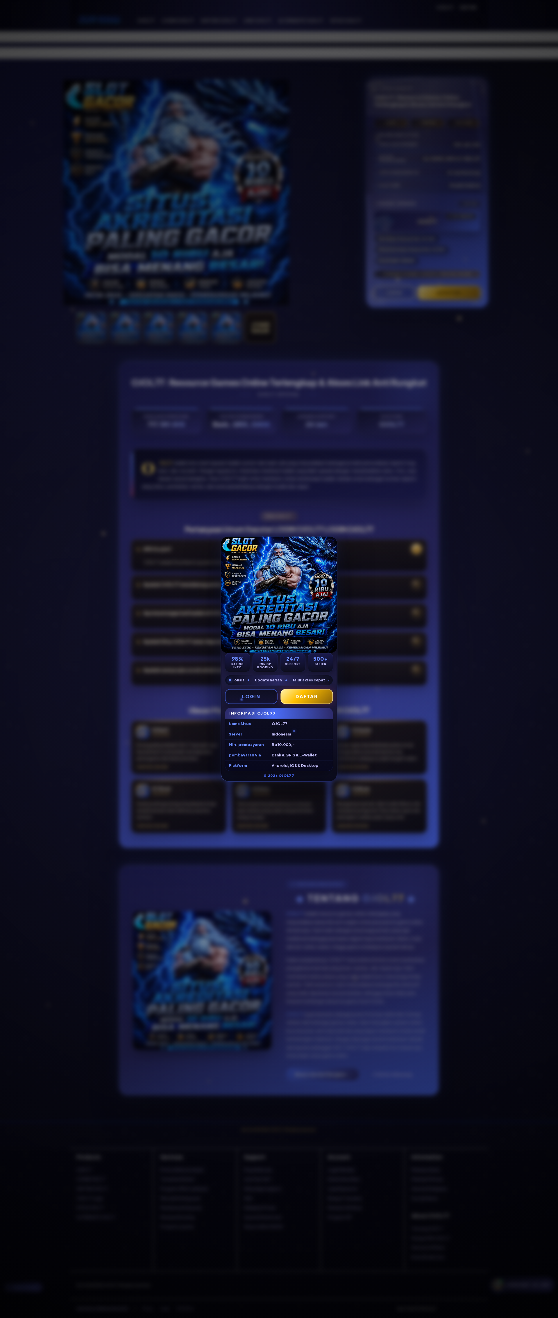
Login (251, 696)
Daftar (307, 696)
